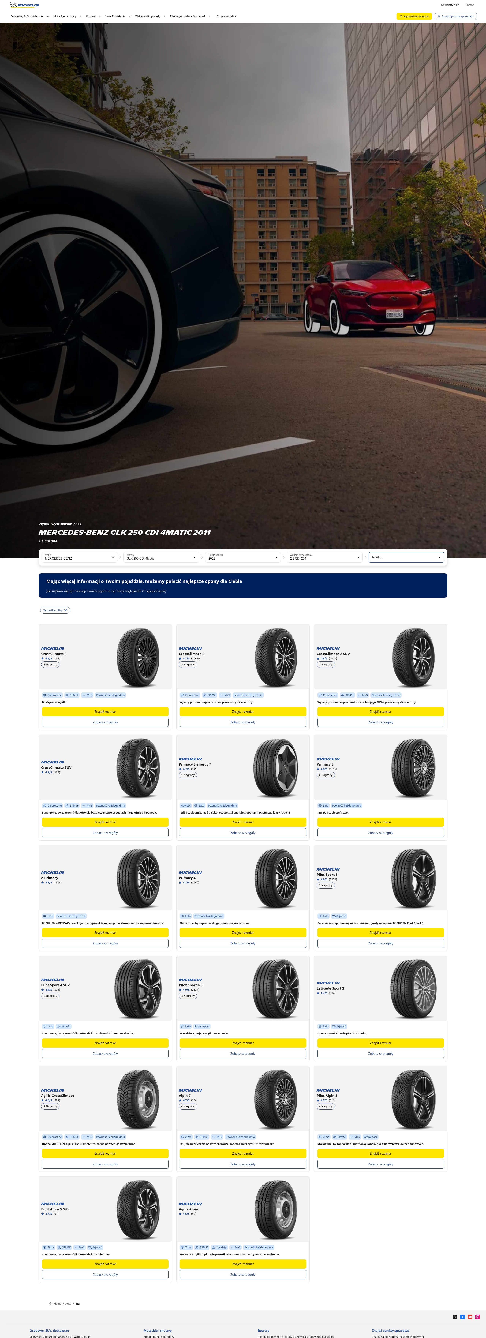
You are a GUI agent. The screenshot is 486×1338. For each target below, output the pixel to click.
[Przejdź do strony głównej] (24, 5)
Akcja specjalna (226, 16)
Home (57, 1303)
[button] (112, 557)
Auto (68, 1303)
